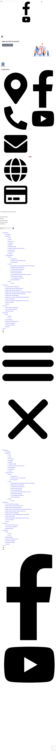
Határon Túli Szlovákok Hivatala (11, 321)
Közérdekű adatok (11, 250)
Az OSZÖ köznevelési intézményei (17, 269)
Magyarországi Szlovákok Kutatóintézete (13, 290)
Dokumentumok (11, 251)
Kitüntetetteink (14, 258)
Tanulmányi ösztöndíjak (10, 325)
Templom (7, 304)
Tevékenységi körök (9, 255)
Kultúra (9, 257)
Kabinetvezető (11, 241)
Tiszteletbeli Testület (12, 246)
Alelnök (9, 239)
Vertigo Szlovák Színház (10, 298)
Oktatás (9, 264)
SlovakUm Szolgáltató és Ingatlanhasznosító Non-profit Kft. (17, 300)
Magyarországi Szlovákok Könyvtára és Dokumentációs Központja (18, 291)
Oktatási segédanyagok (15, 279)
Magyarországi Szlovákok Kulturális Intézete (14, 288)
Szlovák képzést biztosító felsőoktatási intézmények (21, 274)
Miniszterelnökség (8, 319)
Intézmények (5, 284)
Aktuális (9, 316)
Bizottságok (10, 243)
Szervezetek (5, 305)
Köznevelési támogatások (10, 323)
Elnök (9, 237)
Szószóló (12, 283)
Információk (7, 236)
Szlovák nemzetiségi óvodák (16, 271)
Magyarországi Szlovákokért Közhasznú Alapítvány (15, 293)
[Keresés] (13, 228)
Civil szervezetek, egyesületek (11, 309)
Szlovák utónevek (14, 262)
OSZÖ (6, 314)
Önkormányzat (5, 232)
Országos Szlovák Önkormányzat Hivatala (16, 248)
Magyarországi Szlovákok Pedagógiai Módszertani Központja (23, 265)
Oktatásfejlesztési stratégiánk (16, 276)
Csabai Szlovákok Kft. (9, 302)
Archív (9, 318)
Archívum (10, 253)
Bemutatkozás (8, 234)
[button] (28, 36)
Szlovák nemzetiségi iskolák (16, 272)
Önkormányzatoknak (9, 311)
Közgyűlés (10, 244)
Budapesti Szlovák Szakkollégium (17, 267)
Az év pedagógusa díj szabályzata (17, 278)
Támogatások (5, 312)
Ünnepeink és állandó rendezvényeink (18, 260)
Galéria (4, 328)
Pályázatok (7, 326)
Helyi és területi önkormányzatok (11, 307)
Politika (9, 281)
